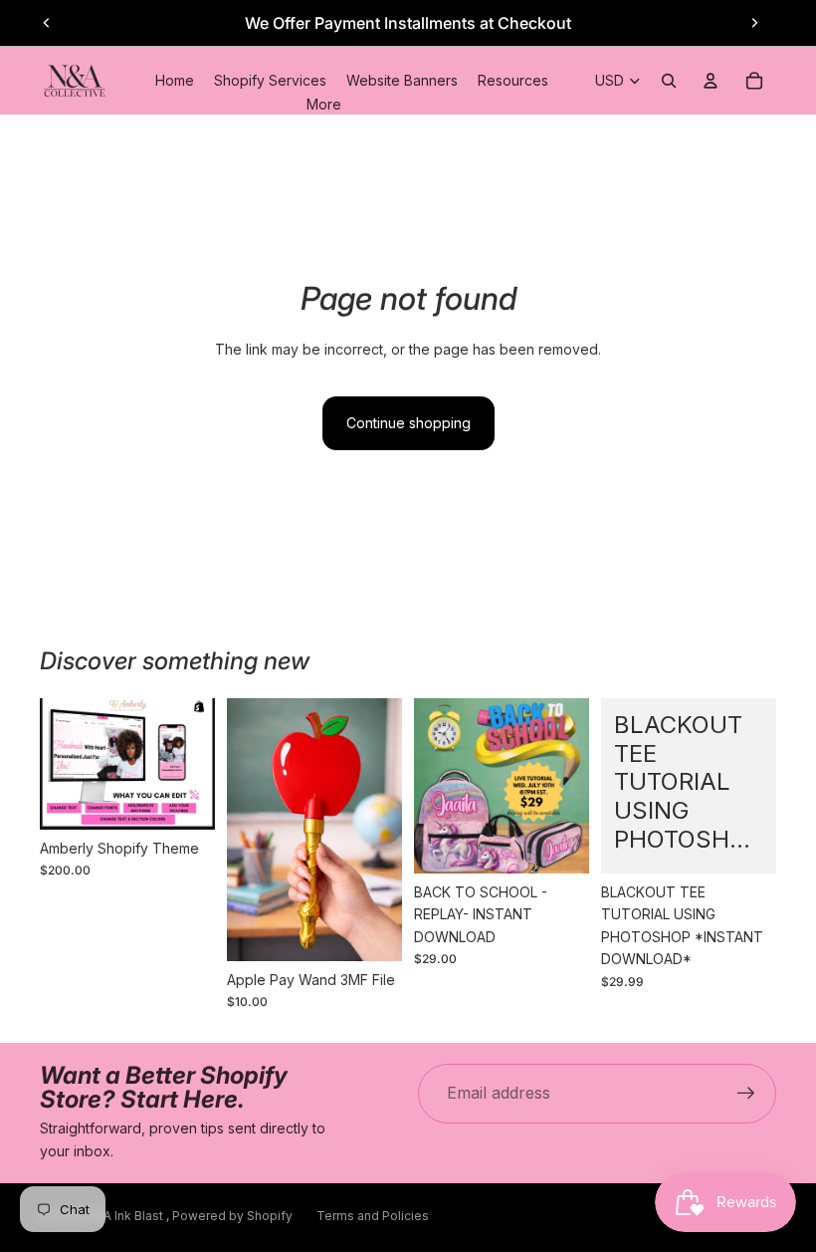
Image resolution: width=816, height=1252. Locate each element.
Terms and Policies (372, 1215)
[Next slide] (754, 23)
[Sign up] (746, 1094)
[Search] (669, 81)
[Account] (710, 81)
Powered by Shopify (232, 1215)
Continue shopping (408, 422)
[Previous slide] (47, 23)
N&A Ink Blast (126, 1215)
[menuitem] (324, 103)
